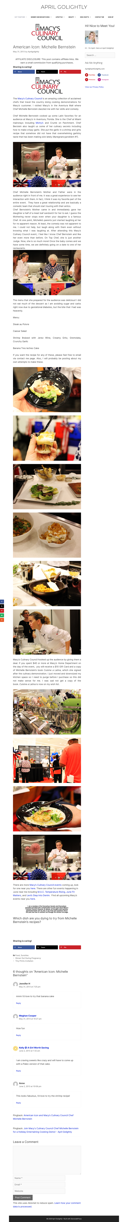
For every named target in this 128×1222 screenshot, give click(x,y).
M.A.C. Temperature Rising (51, 892)
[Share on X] (2, 606)
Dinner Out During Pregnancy (28, 958)
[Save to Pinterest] (2, 611)
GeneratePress (76, 1219)
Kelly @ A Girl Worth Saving (34, 1047)
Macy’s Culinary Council (30, 98)
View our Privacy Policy (94, 87)
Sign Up (110, 17)
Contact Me (99, 17)
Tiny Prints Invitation (24, 961)
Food (17, 955)
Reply (18, 1003)
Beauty (71, 17)
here (33, 888)
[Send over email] (2, 615)
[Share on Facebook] (2, 602)
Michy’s (39, 123)
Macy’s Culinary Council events (46, 885)
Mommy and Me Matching (40, 17)
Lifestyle (59, 17)
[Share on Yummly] (2, 620)
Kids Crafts (84, 17)
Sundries (25, 955)
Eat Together (20, 17)
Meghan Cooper (27, 1015)
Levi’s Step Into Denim (38, 895)
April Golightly (64, 7)
